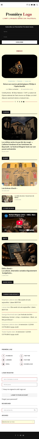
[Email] (34, 4)
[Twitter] (29, 4)
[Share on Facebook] (17, 101)
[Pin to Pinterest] (21, 101)
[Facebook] (15, 435)
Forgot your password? (9, 399)
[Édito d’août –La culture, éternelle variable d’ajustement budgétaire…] (19, 254)
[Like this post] (15, 101)
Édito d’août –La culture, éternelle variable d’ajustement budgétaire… (19, 271)
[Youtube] (32, 4)
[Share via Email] (23, 101)
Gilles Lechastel (13, 89)
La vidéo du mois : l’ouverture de (24, 196)
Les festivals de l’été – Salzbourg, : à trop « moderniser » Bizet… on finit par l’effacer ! (19, 317)
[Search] (37, 4)
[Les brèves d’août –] (19, 174)
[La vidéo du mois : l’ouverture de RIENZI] (7, 198)
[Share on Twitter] (19, 101)
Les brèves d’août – (10, 188)
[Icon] (19, 66)
